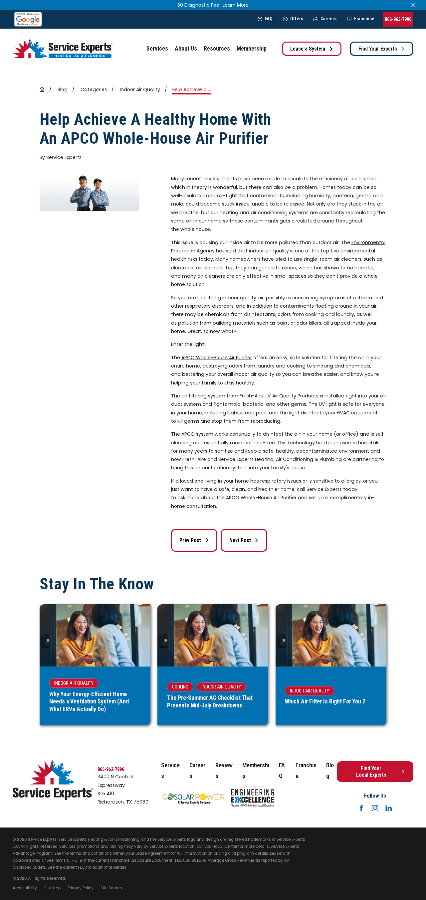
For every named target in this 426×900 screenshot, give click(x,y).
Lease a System (307, 49)
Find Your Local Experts (371, 771)
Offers (296, 18)
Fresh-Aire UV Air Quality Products (279, 395)
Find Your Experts (377, 49)
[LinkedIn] (388, 808)
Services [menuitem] (157, 48)
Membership (255, 770)
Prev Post (190, 540)
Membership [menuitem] (252, 48)
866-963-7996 (398, 19)
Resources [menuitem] (217, 48)
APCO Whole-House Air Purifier (216, 357)
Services (170, 770)
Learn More (236, 5)
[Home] (62, 49)
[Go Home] (42, 89)
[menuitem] (25, 888)
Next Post (240, 540)
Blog (330, 770)
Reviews (224, 770)
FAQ (269, 18)
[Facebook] (361, 808)
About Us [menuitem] (186, 48)
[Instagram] (375, 808)
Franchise (364, 18)
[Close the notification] (413, 5)
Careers (328, 18)
